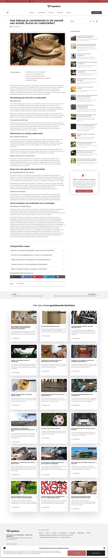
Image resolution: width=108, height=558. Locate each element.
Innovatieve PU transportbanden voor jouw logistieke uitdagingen (52, 463)
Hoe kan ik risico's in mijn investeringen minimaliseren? (37, 264)
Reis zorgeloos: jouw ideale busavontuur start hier (83, 463)
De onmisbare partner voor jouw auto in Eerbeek (83, 429)
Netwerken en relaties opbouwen (35, 74)
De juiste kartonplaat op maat (50, 326)
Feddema (55, 92)
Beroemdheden (63, 532)
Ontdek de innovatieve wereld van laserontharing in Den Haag (51, 361)
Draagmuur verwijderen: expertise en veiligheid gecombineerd (82, 361)
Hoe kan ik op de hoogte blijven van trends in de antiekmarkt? (37, 255)
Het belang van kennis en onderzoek (36, 72)
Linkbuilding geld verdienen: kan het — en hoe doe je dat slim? (55, 537)
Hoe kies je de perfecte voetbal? (50, 428)
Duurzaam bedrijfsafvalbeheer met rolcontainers (82, 395)
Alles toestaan (76, 553)
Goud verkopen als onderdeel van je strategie (38, 78)
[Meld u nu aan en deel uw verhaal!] (84, 175)
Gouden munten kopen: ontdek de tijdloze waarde (21, 395)
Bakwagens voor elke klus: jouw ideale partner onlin (22, 463)
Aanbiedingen (16, 26)
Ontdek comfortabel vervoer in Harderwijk (20, 361)
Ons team (60, 12)
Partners (32, 12)
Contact (68, 12)
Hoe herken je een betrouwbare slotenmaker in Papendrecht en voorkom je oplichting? (20, 327)
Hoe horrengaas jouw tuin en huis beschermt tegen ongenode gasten (21, 497)
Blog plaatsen (80, 532)
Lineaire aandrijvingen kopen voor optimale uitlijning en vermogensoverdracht (85, 106)
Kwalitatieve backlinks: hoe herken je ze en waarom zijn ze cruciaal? (56, 535)
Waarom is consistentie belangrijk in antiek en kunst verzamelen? (37, 250)
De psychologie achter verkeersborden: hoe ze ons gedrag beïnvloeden (53, 497)
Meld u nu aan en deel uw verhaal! (84, 179)
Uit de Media (41, 12)
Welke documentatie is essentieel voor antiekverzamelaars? (37, 259)
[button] (104, 548)
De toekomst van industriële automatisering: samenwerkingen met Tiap (23, 430)
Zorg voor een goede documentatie (35, 76)
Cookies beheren (96, 553)
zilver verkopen (29, 229)
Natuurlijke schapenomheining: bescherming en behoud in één (81, 497)
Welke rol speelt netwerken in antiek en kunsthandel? (37, 269)
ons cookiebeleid (31, 553)
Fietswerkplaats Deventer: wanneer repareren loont (82, 327)
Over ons (51, 12)
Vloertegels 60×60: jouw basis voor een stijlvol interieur (53, 395)
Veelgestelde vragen (31, 80)
